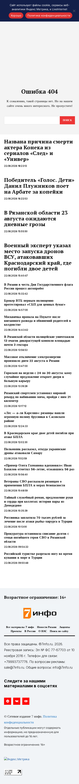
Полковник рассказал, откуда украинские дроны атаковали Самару (35, 451)
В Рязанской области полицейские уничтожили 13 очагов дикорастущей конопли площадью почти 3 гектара (39, 340)
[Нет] (74, 11)
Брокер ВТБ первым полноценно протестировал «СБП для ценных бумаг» (34, 302)
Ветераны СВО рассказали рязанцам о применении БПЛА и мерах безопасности (34, 483)
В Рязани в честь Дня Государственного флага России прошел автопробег (38, 286)
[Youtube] (25, 701)
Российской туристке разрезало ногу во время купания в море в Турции (38, 556)
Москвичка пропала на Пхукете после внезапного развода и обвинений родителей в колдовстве (37, 320)
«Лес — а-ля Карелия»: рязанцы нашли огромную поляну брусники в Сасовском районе (34, 417)
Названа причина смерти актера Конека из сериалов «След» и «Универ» (38, 150)
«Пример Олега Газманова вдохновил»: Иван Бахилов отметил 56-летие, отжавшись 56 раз (39, 467)
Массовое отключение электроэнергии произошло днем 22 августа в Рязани (32, 359)
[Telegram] (7, 701)
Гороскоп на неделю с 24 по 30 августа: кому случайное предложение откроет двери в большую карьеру (38, 377)
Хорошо (16, 15)
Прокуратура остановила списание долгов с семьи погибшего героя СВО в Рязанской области (36, 537)
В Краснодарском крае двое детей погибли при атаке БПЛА (39, 435)
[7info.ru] (39, 613)
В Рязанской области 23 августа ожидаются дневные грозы (36, 218)
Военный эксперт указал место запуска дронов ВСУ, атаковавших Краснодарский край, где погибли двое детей (38, 257)
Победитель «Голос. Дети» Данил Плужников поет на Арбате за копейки (39, 185)
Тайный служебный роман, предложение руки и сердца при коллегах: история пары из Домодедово (38, 501)
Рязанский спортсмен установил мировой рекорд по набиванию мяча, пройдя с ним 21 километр (37, 397)
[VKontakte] (16, 701)
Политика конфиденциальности (48, 15)
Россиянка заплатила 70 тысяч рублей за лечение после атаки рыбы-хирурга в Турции (38, 519)
